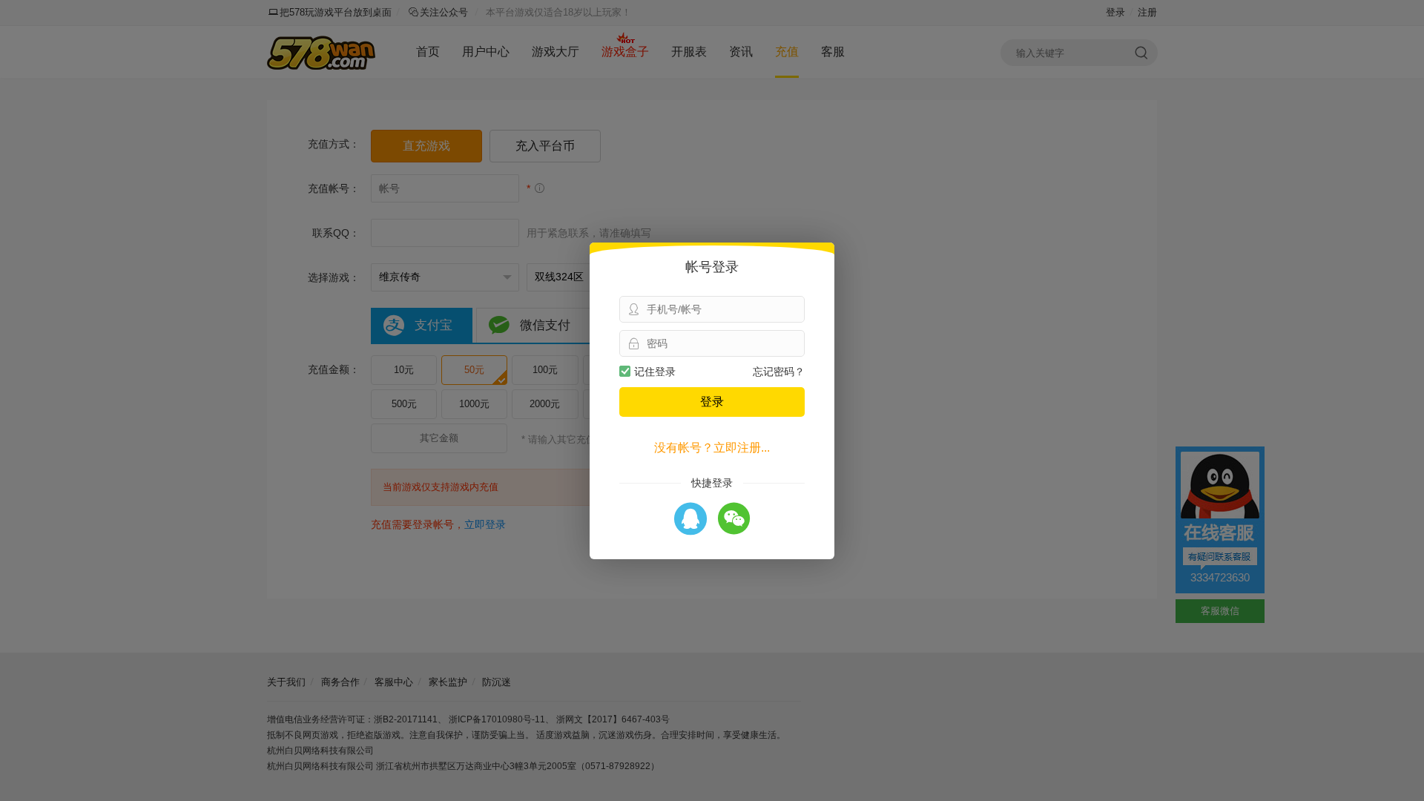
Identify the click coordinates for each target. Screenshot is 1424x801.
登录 (712, 401)
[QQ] (690, 519)
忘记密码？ (779, 372)
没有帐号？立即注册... (712, 447)
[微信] (733, 519)
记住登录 (655, 372)
